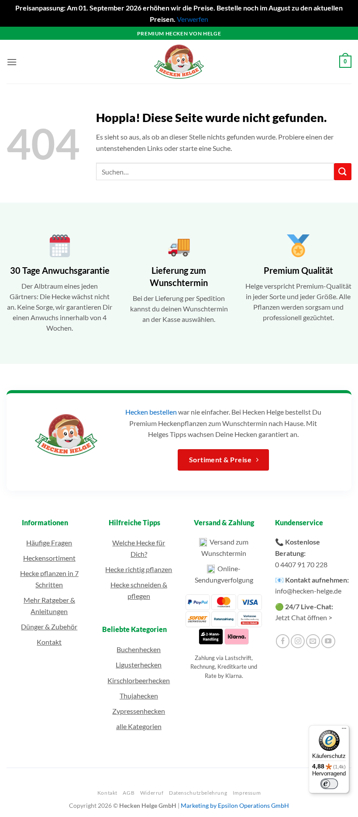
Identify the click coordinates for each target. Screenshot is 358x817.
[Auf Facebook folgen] (283, 641)
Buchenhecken (139, 649)
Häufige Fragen (49, 542)
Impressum (247, 792)
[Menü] (344, 730)
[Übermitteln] (342, 171)
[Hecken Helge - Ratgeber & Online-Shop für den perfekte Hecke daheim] (179, 61)
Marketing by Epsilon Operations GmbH (235, 805)
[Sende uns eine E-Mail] (313, 641)
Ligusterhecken (139, 664)
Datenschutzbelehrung (198, 792)
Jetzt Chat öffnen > (303, 617)
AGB (128, 792)
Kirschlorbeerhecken (138, 680)
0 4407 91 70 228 (301, 564)
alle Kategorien (139, 726)
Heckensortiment (49, 558)
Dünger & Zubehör (49, 626)
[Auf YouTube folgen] (328, 641)
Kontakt (49, 642)
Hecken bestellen (151, 412)
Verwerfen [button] (192, 19)
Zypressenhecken (138, 711)
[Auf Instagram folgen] (298, 641)
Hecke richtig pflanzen (138, 569)
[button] (12, 62)
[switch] (329, 784)
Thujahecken (139, 695)
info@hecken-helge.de (308, 591)
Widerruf (152, 792)
